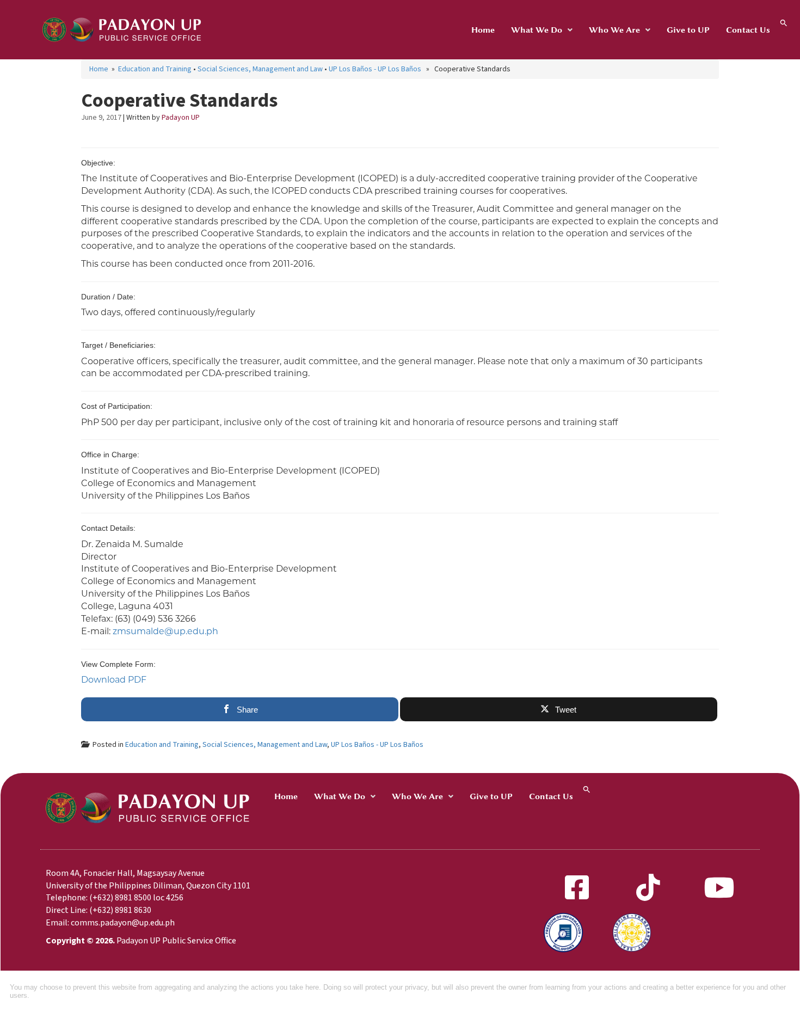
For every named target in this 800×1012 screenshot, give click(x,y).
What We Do (536, 30)
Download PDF (113, 679)
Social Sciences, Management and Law (260, 69)
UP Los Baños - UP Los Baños (375, 69)
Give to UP (688, 30)
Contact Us (748, 30)
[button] (542, 29)
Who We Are (614, 30)
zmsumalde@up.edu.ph (165, 631)
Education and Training (155, 69)
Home (483, 30)
